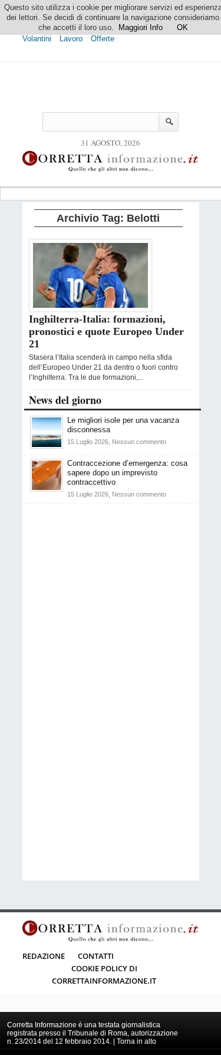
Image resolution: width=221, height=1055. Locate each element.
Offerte (102, 38)
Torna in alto (136, 1041)
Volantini (36, 38)
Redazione (43, 956)
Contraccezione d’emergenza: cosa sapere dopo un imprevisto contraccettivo (127, 473)
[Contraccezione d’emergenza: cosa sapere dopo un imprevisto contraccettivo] (46, 489)
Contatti (96, 956)
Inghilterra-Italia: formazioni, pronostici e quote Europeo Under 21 (106, 331)
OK (182, 27)
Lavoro (71, 38)
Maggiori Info (140, 27)
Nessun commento (139, 441)
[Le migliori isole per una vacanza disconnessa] (46, 446)
